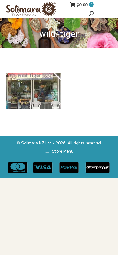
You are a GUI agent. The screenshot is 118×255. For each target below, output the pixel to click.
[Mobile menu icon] (106, 9)
